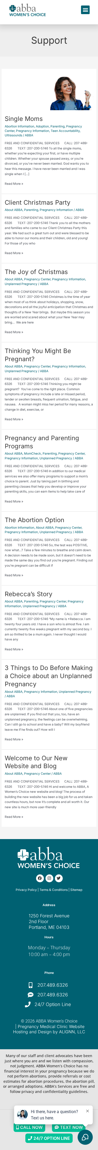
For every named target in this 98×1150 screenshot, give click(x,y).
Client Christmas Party (37, 202)
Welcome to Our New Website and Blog (36, 762)
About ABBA (13, 210)
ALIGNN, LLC (72, 1031)
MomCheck (32, 453)
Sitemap (76, 890)
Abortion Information (19, 126)
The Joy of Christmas (36, 272)
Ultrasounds (13, 135)
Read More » (14, 183)
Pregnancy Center (37, 279)
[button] (85, 9)
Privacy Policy (26, 890)
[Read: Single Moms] (49, 92)
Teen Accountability (65, 131)
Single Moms (24, 118)
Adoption (42, 126)
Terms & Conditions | (54, 890)
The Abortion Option (34, 520)
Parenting (57, 126)
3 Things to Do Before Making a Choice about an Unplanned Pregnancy (49, 676)
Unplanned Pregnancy (21, 284)
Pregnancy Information (32, 131)
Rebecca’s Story (28, 594)
